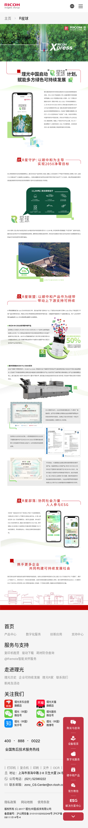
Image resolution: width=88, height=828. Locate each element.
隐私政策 (10, 802)
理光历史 (10, 677)
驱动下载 (28, 653)
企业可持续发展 (29, 677)
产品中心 (10, 634)
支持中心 (78, 634)
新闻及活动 (12, 683)
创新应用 (56, 634)
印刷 (36, 767)
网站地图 (27, 802)
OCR (56, 767)
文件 (46, 767)
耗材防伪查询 (45, 653)
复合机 (24, 767)
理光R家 (48, 677)
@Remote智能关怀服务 (20, 659)
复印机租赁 (12, 653)
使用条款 (43, 802)
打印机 (11, 767)
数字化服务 (33, 634)
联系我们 (62, 677)
